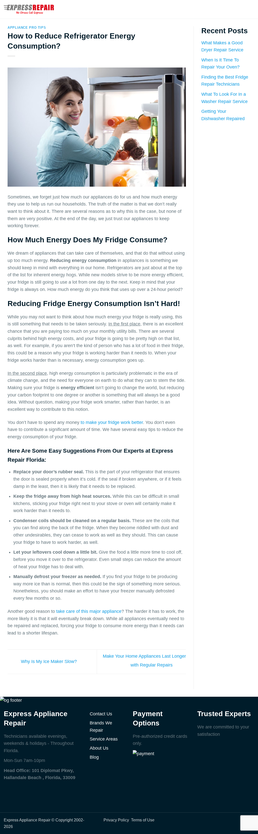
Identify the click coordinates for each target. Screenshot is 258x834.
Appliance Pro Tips (27, 27)
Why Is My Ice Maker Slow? (48, 661)
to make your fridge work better (112, 422)
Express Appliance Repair (27, 820)
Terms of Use (142, 820)
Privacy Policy (116, 820)
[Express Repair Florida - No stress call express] (29, 9)
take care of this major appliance (88, 611)
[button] (250, 9)
